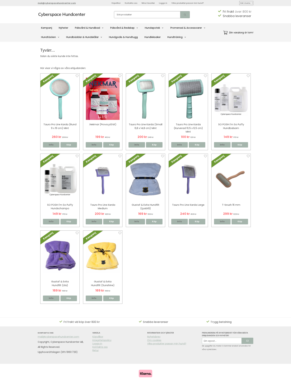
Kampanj (46, 28)
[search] (185, 14)
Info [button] (51, 144)
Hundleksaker (152, 37)
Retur (95, 350)
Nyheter (63, 28)
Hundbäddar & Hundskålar (82, 37)
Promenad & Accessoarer (186, 28)
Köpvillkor (116, 3)
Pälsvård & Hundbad (87, 28)
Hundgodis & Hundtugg (123, 37)
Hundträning (175, 37)
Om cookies (154, 340)
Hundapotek (152, 28)
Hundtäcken (48, 37)
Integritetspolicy (101, 340)
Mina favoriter (148, 3)
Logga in (163, 3)
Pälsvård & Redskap (122, 28)
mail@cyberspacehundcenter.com (58, 336)
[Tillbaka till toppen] (249, 374)
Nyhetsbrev (153, 336)
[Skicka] (247, 341)
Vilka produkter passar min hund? (187, 3)
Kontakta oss (131, 3)
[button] (68, 145)
